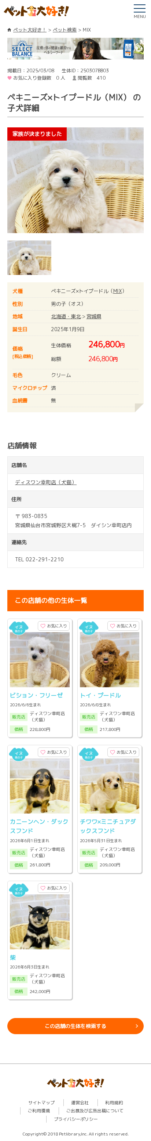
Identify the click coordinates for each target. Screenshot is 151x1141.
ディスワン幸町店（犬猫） (46, 482)
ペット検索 (65, 29)
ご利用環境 (39, 1111)
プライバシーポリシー (76, 1119)
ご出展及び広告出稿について (95, 1111)
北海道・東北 (66, 316)
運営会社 (80, 1103)
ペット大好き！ (30, 29)
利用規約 (114, 1103)
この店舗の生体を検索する (75, 1025)
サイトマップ (41, 1103)
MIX (117, 290)
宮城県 (94, 316)
